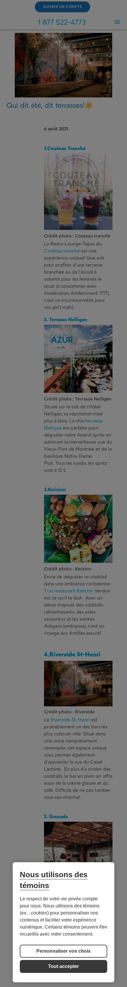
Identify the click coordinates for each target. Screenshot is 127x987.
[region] (63, 922)
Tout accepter (63, 966)
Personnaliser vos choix (63, 951)
